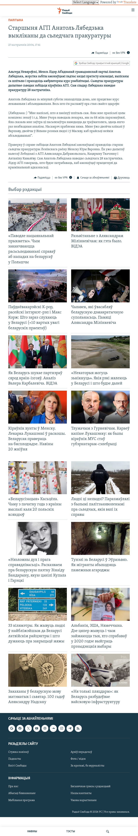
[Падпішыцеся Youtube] (36, 728)
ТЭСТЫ (70, 831)
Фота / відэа (78, 758)
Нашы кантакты (81, 793)
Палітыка (15, 20)
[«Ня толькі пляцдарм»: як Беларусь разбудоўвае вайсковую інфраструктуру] (100, 670)
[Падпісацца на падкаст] (45, 728)
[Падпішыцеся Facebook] (20, 728)
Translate (129, 2)
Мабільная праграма (21, 800)
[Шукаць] (107, 831)
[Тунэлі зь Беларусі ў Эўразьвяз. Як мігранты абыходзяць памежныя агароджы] (100, 538)
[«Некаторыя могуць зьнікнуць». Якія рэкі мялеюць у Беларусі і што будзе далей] (100, 351)
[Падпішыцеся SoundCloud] (53, 728)
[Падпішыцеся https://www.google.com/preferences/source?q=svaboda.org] (11, 728)
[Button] (99, 53)
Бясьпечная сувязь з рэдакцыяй (91, 786)
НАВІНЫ (32, 831)
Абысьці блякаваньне (22, 793)
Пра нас (13, 786)
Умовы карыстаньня (83, 800)
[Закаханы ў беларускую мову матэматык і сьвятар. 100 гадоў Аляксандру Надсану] (37, 670)
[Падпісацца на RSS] (78, 728)
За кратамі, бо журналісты (87, 765)
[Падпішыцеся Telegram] (69, 728)
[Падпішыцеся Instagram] (61, 728)
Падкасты (14, 758)
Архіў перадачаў (81, 752)
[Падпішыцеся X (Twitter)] (28, 728)
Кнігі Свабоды (17, 765)
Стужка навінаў (18, 752)
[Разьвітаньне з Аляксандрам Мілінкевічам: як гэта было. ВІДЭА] (100, 214)
